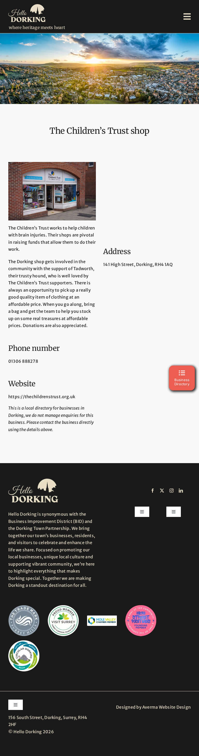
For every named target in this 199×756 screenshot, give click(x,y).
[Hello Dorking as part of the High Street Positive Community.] (140, 607)
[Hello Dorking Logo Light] (27, 6)
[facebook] (153, 490)
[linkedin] (181, 490)
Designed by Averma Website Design (153, 707)
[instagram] (171, 490)
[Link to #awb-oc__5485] (187, 16)
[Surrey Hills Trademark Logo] (23, 607)
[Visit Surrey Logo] (63, 607)
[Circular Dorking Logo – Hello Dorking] (23, 642)
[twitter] (162, 490)
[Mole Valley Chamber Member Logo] (102, 617)
